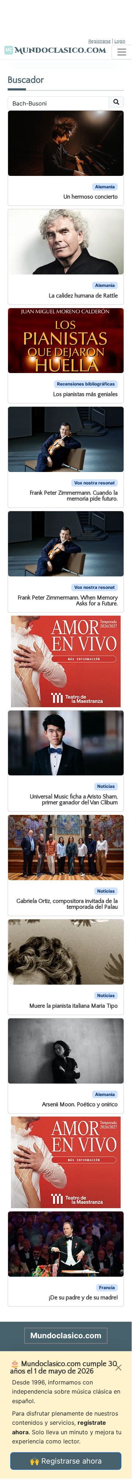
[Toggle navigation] (122, 52)
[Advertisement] (65, 18)
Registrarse (99, 41)
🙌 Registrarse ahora (66, 1461)
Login (119, 41)
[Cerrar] (118, 1367)
